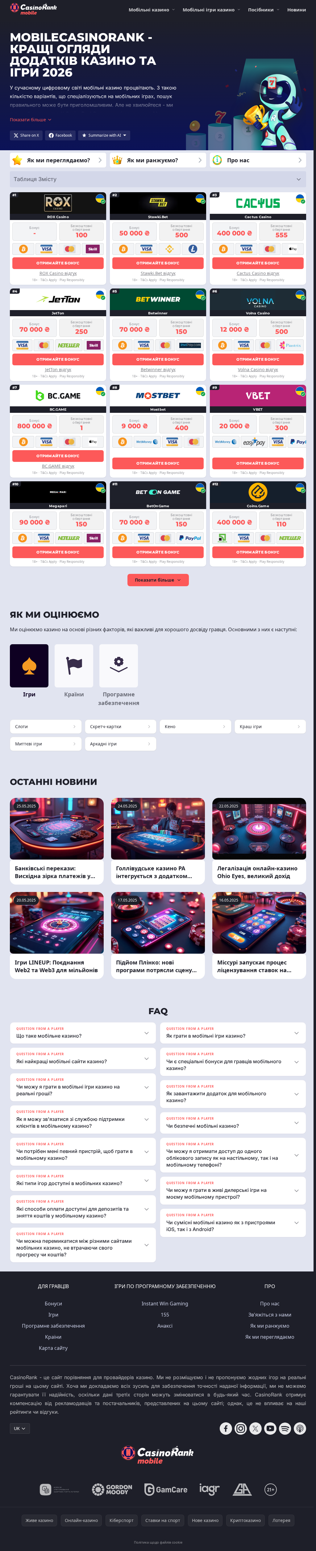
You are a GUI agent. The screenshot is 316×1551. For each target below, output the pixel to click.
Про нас (268, 1303)
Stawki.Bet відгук (158, 273)
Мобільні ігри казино (209, 9)
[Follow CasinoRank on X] (253, 1428)
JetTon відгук (58, 369)
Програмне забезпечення (52, 1325)
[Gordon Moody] (111, 1489)
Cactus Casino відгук (258, 273)
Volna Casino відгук (258, 369)
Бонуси (52, 1303)
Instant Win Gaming (163, 1303)
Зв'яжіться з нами (268, 1314)
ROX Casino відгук (58, 273)
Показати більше (154, 580)
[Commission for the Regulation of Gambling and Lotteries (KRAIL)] (58, 1489)
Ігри (52, 1314)
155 (164, 1314)
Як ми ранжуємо (268, 1325)
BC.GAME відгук (58, 466)
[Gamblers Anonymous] (241, 1489)
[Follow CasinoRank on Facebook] (223, 1428)
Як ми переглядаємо (268, 1336)
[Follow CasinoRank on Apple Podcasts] (297, 1428)
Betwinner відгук (158, 369)
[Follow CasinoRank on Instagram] (238, 1428)
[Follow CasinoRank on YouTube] (268, 1428)
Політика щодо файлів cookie (157, 1542)
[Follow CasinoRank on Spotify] (282, 1428)
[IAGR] (208, 1489)
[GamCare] (164, 1489)
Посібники (261, 9)
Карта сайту (52, 1348)
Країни (52, 1336)
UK (17, 1428)
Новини (296, 9)
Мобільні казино (149, 9)
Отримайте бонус (58, 263)
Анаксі (163, 1325)
